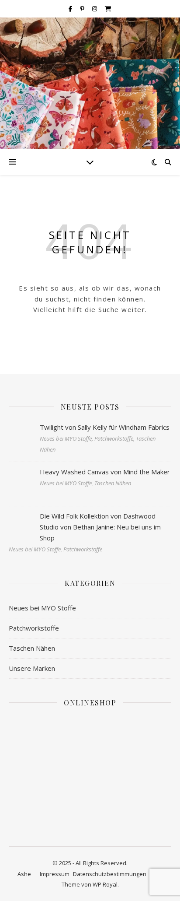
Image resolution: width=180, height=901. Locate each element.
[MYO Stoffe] (90, 83)
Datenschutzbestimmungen (109, 874)
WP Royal (105, 884)
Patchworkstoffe (34, 628)
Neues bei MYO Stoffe (42, 607)
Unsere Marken (32, 668)
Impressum (54, 874)
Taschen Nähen (32, 648)
